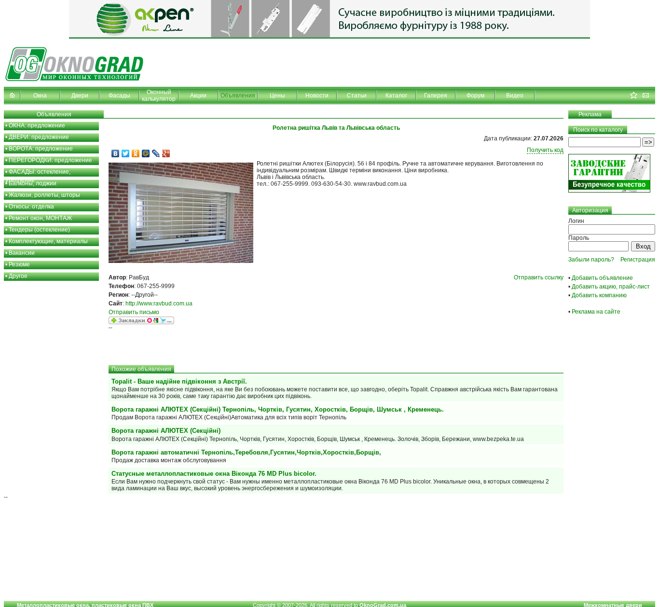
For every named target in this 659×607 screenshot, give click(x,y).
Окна (40, 95)
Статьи (357, 95)
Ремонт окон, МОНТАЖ (40, 218)
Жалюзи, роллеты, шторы (44, 195)
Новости (317, 95)
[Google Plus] (166, 153)
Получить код (545, 150)
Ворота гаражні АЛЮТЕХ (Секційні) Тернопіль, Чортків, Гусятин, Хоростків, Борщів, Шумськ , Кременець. (277, 409)
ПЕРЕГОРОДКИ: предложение (50, 160)
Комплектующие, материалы (48, 241)
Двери (79, 95)
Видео (514, 95)
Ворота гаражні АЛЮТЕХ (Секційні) (165, 430)
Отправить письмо (134, 312)
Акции (198, 95)
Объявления (237, 95)
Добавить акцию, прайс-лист (611, 286)
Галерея (435, 95)
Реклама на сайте (596, 311)
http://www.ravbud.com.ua (158, 303)
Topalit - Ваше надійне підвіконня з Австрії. (179, 381)
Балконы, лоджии (32, 183)
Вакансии (22, 252)
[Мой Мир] (146, 153)
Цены (277, 95)
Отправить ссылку (538, 277)
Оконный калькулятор (159, 95)
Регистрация (637, 259)
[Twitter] (126, 153)
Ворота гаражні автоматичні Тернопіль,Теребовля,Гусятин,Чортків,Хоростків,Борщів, (246, 452)
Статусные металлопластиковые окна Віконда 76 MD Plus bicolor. (213, 473)
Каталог (396, 95)
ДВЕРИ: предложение (39, 137)
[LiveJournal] (156, 153)
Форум (475, 95)
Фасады (119, 95)
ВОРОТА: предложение (41, 148)
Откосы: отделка (31, 206)
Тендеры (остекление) (39, 229)
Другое (18, 276)
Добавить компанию (599, 295)
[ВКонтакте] (115, 153)
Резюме (19, 264)
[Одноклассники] (136, 153)
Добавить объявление (602, 278)
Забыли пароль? (591, 259)
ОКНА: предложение (37, 125)
